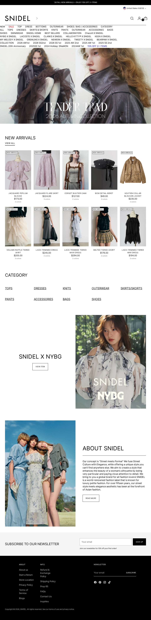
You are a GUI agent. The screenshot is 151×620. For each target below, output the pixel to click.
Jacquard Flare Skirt (46, 193)
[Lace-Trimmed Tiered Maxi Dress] (75, 226)
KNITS (54, 30)
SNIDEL (23, 609)
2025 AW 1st (88, 43)
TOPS (10, 30)
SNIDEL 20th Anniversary (13, 46)
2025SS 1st (35, 46)
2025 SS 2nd (105, 43)
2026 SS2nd (39, 43)
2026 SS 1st (55, 43)
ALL (2, 30)
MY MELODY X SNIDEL (11, 39)
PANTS (64, 30)
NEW (2, 26)
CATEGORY (107, 26)
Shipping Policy (48, 581)
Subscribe (131, 573)
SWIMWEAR (17, 33)
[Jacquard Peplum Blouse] (18, 170)
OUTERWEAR (56, 26)
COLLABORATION (72, 33)
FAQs (43, 591)
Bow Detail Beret (104, 193)
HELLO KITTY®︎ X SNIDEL (78, 36)
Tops (8, 288)
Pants (9, 299)
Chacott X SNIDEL (94, 33)
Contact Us (46, 596)
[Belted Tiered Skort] (104, 226)
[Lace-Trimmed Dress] (47, 226)
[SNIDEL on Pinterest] (100, 583)
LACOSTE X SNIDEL (30, 36)
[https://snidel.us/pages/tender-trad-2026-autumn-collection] (75, 86)
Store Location (26, 580)
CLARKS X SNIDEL (53, 36)
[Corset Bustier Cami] (75, 170)
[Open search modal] (132, 18)
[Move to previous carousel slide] (72, 117)
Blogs (22, 598)
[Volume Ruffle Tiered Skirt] (18, 226)
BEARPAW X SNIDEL (107, 39)
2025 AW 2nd (72, 43)
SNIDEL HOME (33, 33)
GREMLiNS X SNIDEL (37, 39)
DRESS (28, 26)
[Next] (37, 18)
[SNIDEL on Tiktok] (109, 583)
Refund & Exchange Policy (45, 573)
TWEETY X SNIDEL (83, 39)
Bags (66, 299)
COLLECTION (7, 43)
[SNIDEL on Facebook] (95, 583)
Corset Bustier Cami (75, 193)
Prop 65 (44, 586)
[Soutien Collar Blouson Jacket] (133, 170)
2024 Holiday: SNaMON (56, 46)
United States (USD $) (135, 8)
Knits (67, 288)
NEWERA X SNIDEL (61, 39)
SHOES (3, 33)
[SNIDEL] (17, 18)
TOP (19, 26)
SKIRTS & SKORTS (39, 30)
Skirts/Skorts (131, 288)
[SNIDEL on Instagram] (105, 583)
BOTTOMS (41, 26)
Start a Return (26, 575)
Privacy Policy (26, 585)
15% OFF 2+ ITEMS (97, 46)
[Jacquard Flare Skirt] (47, 170)
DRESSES (21, 30)
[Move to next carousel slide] (79, 117)
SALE (11, 26)
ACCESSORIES (96, 30)
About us (23, 570)
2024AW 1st (78, 46)
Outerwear (100, 288)
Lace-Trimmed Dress (47, 250)
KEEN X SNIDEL (103, 36)
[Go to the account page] (138, 18)
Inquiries (44, 601)
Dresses (40, 288)
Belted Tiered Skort (104, 250)
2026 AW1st (23, 43)
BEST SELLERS (52, 33)
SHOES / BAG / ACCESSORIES (82, 26)
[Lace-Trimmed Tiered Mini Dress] (133, 226)
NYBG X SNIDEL (8, 36)
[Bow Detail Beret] (104, 170)
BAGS (110, 30)
